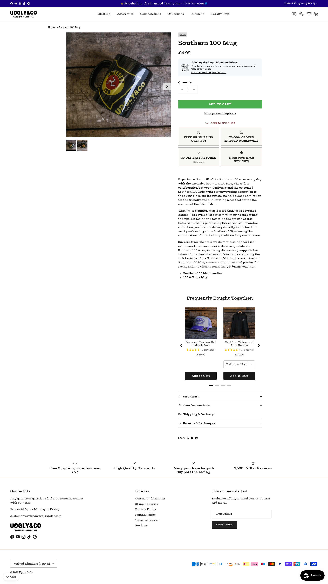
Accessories (125, 14)
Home (51, 27)
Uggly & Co (25, 572)
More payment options (220, 113)
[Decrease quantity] (181, 89)
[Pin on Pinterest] (196, 438)
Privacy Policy (145, 509)
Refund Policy (145, 514)
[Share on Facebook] (192, 438)
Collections (176, 14)
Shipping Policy (146, 504)
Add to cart (220, 104)
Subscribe (224, 524)
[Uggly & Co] (23, 14)
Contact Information (150, 498)
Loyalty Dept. (220, 14)
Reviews (141, 525)
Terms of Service (147, 520)
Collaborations (150, 14)
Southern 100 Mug (69, 27)
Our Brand (197, 14)
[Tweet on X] (188, 438)
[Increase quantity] (195, 89)
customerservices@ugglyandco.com (36, 516)
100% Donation (193, 3)
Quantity (185, 82)
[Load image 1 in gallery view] (118, 84)
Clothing (104, 14)
